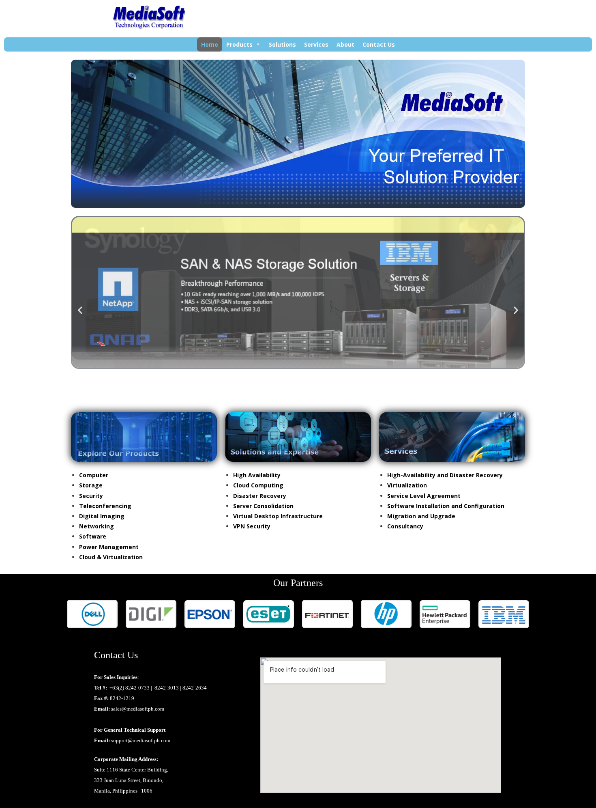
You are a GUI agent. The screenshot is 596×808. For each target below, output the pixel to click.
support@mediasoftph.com (140, 740)
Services (316, 44)
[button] (80, 310)
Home (209, 44)
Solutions (282, 44)
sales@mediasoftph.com (137, 709)
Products (239, 44)
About (345, 44)
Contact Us (378, 44)
